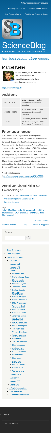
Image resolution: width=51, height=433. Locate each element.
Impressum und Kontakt (38, 8)
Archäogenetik (7, 212)
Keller (4, 210)
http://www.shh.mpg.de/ (12, 87)
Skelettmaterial (8, 215)
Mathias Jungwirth (19, 283)
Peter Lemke (17, 354)
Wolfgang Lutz (18, 370)
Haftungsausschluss (16, 8)
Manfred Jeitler (18, 280)
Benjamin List (17, 367)
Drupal (16, 423)
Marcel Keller (17, 293)
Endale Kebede (9, 224)
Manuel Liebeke (18, 364)
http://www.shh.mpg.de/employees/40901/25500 (23, 176)
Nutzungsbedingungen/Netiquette (34, 2)
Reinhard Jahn (18, 273)
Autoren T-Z (15, 381)
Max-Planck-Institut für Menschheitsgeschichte (26, 210)
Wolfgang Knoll (18, 306)
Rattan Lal (16, 338)
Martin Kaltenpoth (19, 325)
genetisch (24, 212)
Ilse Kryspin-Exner (19, 322)
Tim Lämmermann (19, 341)
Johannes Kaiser (19, 286)
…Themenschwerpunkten (19, 394)
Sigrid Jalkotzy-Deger (20, 277)
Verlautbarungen (13, 253)
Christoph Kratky (19, 312)
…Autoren (33, 58)
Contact (6, 414)
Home (4, 58)
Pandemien (34, 212)
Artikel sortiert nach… (18, 58)
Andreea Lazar (18, 348)
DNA (17, 212)
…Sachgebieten (15, 391)
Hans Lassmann (18, 345)
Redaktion (14, 384)
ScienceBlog (24, 44)
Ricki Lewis (16, 358)
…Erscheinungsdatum (17, 388)
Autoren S (14, 377)
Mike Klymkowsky (19, 302)
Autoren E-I (15, 267)
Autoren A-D (15, 264)
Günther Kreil (17, 319)
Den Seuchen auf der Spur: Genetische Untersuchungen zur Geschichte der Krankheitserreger (25, 198)
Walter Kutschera (19, 335)
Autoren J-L (44, 58)
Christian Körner (18, 309)
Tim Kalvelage (18, 328)
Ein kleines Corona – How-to (36, 14)
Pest (42, 212)
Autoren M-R (15, 374)
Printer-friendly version (40, 220)
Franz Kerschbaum (19, 299)
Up (25, 224)
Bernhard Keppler (40, 224)
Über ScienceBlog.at (13, 14)
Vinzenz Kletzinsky (19, 332)
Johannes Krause (19, 315)
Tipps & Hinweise (14, 250)
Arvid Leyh (16, 361)
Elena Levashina (19, 351)
